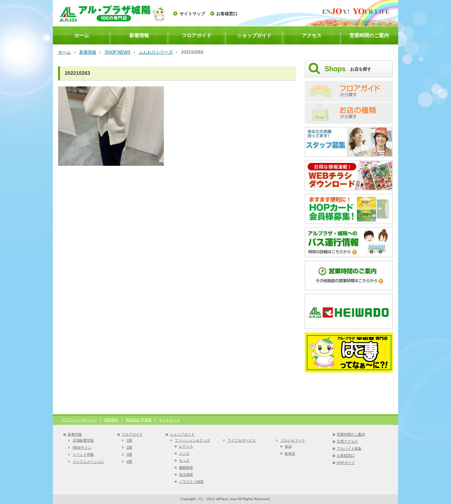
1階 (129, 440)
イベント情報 (83, 454)
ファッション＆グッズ (192, 440)
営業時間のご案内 (369, 35)
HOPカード (346, 462)
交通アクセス (347, 441)
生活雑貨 (186, 474)
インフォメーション (88, 461)
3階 (129, 454)
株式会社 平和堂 (139, 420)
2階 (129, 447)
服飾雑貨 (186, 467)
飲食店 (290, 453)
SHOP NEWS (117, 52)
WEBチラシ (82, 447)
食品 (288, 446)
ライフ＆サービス (242, 440)
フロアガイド (196, 35)
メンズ (184, 453)
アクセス (312, 35)
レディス (186, 446)
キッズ (184, 460)
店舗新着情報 (83, 440)
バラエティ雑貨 (191, 482)
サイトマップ (192, 13)
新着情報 (139, 35)
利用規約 (111, 420)
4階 (129, 461)
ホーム (81, 35)
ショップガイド (254, 35)
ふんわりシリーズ (156, 52)
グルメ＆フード (292, 440)
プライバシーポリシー (79, 420)
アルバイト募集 (349, 448)
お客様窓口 (226, 13)
